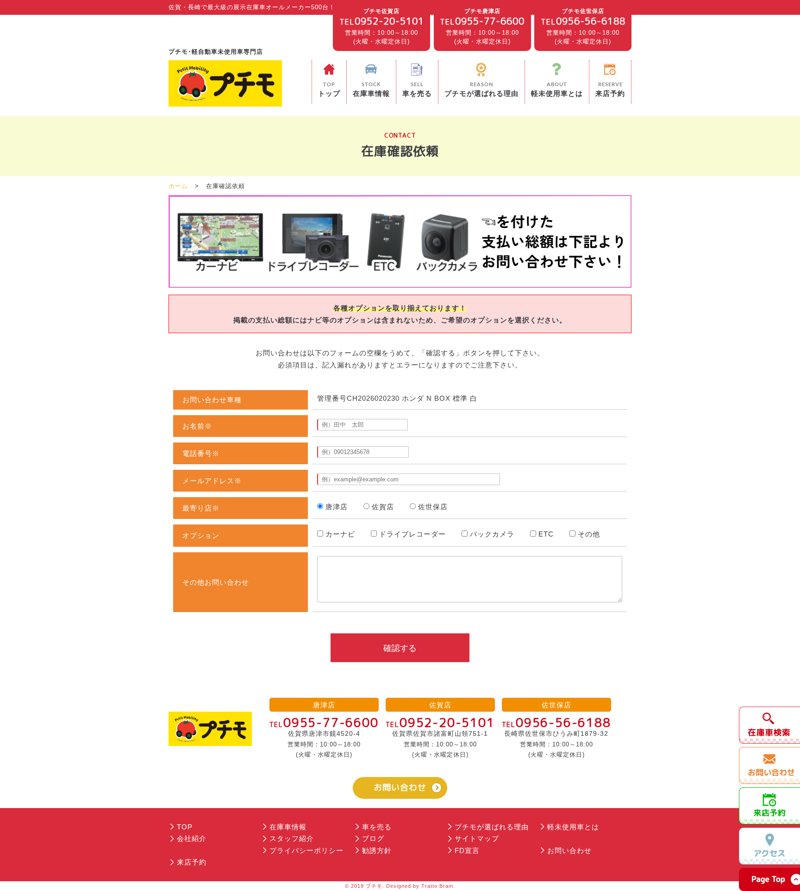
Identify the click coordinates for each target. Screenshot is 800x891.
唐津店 (336, 507)
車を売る (377, 827)
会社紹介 (191, 838)
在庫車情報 (287, 827)
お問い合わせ (400, 787)
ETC (546, 534)
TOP (185, 827)
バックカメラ (492, 534)
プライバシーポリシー (306, 850)
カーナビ (340, 534)
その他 (589, 534)
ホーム (178, 186)
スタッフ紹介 (291, 838)
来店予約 (191, 862)
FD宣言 (467, 850)
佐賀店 (383, 507)
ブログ (373, 838)
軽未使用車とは (573, 827)
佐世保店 (433, 507)
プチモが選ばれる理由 (492, 827)
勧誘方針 (377, 850)
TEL (381, 20)
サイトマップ (477, 838)
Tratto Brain (437, 886)
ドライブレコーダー (412, 534)
